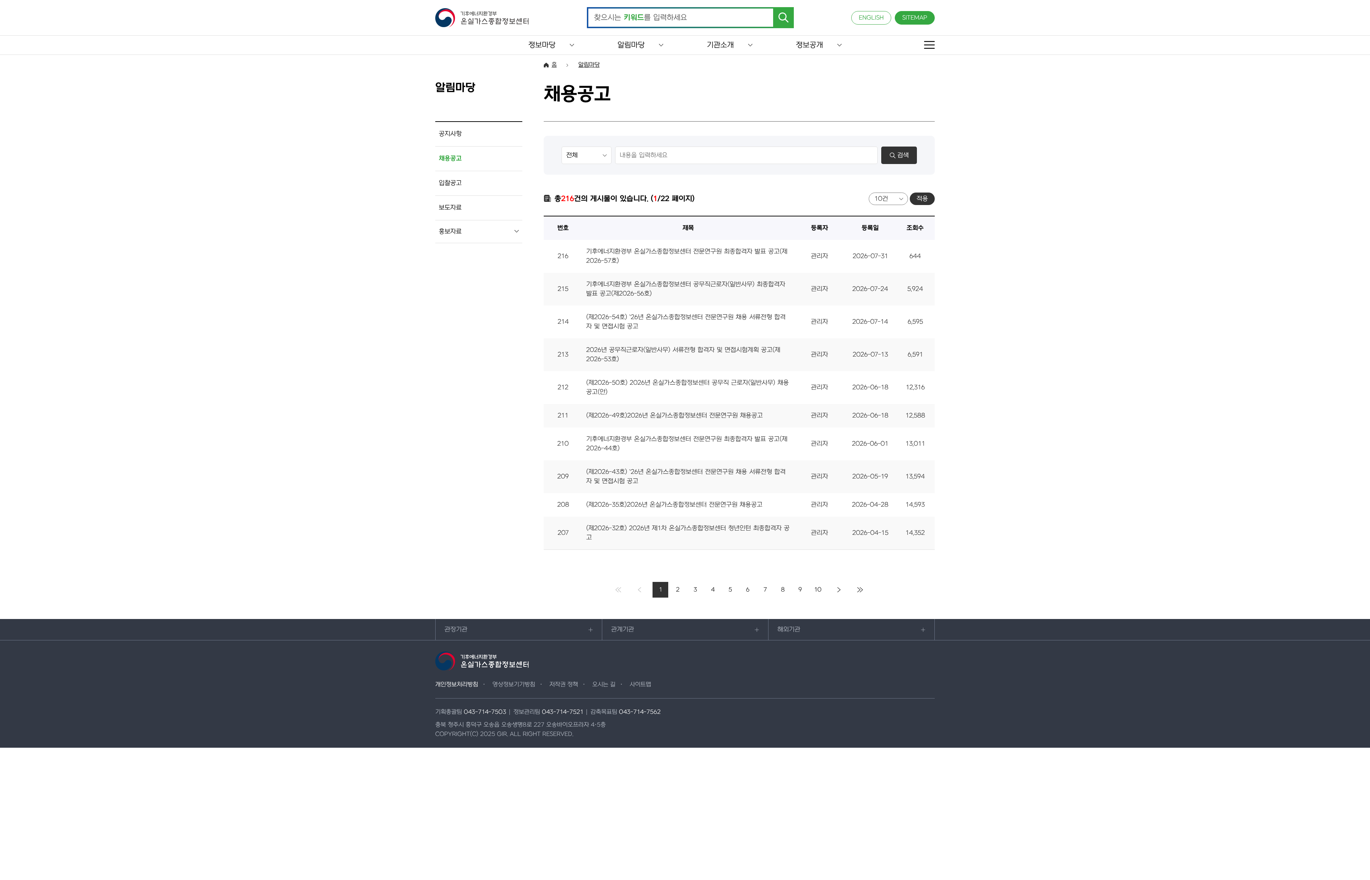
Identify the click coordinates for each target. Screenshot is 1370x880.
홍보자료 (450, 231)
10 (818, 590)
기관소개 (720, 45)
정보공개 (809, 45)
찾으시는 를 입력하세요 (640, 17)
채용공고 (450, 158)
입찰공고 (450, 183)
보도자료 (450, 207)
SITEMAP (914, 18)
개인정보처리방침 (456, 684)
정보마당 (541, 45)
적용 (922, 198)
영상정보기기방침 (513, 684)
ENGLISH (871, 18)
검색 (903, 155)
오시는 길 (603, 684)
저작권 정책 (563, 684)
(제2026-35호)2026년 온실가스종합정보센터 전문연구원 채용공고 (674, 504)
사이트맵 (640, 684)
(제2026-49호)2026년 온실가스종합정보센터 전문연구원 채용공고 (674, 415)
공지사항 (450, 134)
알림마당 (631, 45)
